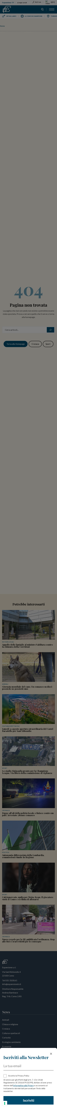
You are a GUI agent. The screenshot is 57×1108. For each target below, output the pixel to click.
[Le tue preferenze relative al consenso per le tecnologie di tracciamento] (4, 1103)
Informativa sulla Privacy (23, 1085)
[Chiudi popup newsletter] (51, 1054)
